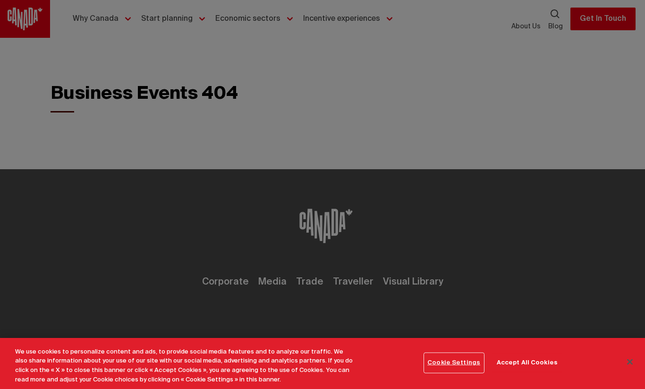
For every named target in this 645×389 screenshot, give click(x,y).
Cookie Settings (453, 363)
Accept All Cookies (527, 363)
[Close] (630, 361)
